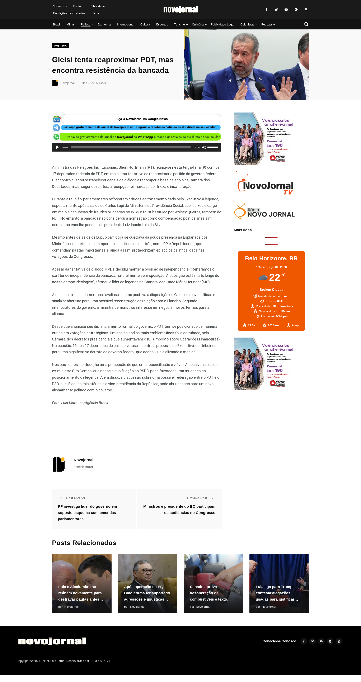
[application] (136, 147)
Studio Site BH (100, 661)
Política (85, 24)
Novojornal (83, 460)
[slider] (213, 147)
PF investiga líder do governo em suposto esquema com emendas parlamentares (87, 513)
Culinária (198, 24)
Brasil (56, 24)
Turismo (179, 24)
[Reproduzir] (57, 147)
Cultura (145, 24)
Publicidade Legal (222, 24)
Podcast (266, 24)
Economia (104, 24)
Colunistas (247, 24)
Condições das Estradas (69, 13)
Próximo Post (197, 498)
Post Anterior (75, 498)
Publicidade (97, 6)
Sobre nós (60, 6)
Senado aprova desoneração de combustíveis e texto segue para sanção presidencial (208, 599)
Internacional (125, 24)
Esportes (162, 24)
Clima (95, 13)
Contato (78, 6)
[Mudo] (204, 147)
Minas (71, 24)
